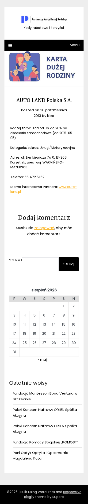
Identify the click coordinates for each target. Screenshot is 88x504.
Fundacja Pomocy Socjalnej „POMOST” (45, 442)
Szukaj (15, 260)
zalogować (44, 228)
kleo (50, 115)
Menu (74, 45)
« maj (42, 359)
